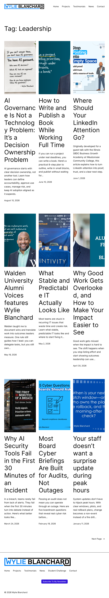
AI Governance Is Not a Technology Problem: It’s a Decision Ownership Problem (20, 130)
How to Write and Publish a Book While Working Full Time (52, 123)
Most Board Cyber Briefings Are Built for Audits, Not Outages (54, 464)
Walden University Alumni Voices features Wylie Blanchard (18, 295)
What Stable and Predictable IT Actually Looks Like (54, 291)
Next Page (98, 539)
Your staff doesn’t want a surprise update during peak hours (87, 464)
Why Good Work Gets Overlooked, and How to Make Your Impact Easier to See (88, 302)
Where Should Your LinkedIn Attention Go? (86, 119)
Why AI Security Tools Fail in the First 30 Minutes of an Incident (19, 464)
